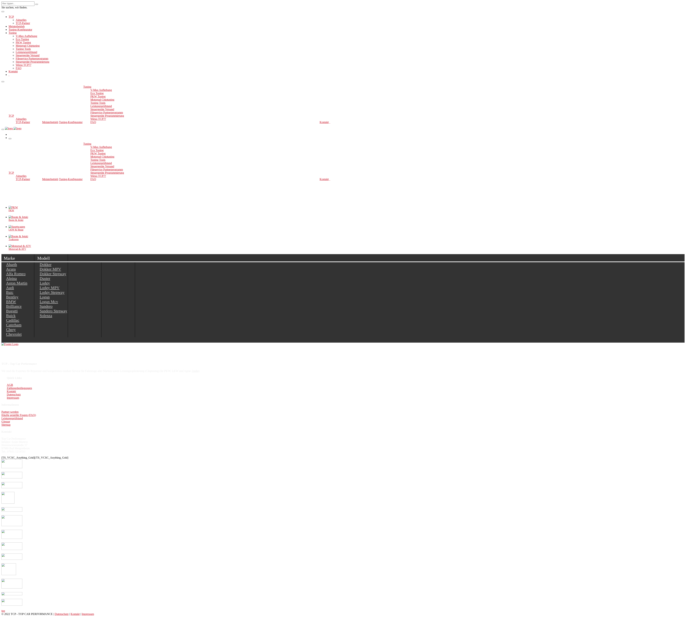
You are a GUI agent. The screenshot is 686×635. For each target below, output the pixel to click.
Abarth (11, 264)
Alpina (11, 278)
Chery (11, 329)
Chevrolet (14, 334)
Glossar (5, 421)
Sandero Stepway (53, 311)
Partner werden (10, 411)
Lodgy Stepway (52, 292)
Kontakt (13, 71)
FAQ (18, 68)
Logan (45, 297)
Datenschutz (14, 394)
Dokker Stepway (53, 273)
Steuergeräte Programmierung (32, 61)
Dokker (45, 264)
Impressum (13, 397)
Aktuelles (21, 19)
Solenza (46, 315)
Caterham (13, 325)
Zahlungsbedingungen (19, 388)
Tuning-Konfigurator (20, 29)
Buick (11, 315)
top (3, 610)
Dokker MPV (50, 269)
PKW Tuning (23, 42)
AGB (10, 384)
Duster (45, 278)
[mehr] (195, 370)
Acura (11, 269)
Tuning (13, 32)
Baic (9, 292)
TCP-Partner (23, 23)
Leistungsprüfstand (26, 52)
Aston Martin (16, 283)
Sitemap (6, 424)
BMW (11, 301)
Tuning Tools (23, 48)
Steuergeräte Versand (27, 55)
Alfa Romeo (16, 273)
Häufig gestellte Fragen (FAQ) (18, 415)
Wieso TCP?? (23, 64)
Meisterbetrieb (17, 26)
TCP (11, 16)
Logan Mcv (49, 301)
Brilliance (14, 306)
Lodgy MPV (49, 287)
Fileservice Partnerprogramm (32, 58)
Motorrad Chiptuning (28, 45)
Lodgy (45, 283)
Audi (10, 287)
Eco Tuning (22, 39)
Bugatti (12, 311)
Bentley (12, 297)
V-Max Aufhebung (26, 36)
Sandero (46, 306)
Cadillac (12, 320)
